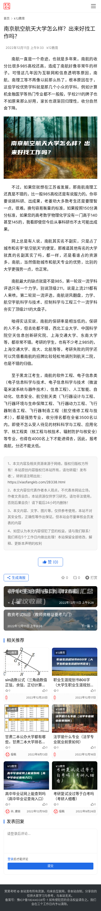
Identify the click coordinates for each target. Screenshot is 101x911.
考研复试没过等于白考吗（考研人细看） (73, 796)
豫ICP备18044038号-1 (32, 900)
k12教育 (52, 48)
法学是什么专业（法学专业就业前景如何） (73, 739)
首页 (7, 18)
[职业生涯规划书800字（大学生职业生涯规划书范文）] (74, 662)
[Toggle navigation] (93, 6)
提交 (50, 866)
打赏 (90, 577)
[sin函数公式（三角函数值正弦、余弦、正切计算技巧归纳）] (26, 662)
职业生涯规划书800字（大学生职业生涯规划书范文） (73, 683)
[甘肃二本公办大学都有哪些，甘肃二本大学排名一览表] (26, 718)
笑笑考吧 (10, 891)
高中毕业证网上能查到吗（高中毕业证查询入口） (25, 796)
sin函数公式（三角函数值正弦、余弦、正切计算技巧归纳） (26, 683)
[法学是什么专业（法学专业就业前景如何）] (74, 718)
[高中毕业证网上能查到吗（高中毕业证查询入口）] (26, 775)
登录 (10, 859)
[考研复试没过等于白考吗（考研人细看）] (74, 775)
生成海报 (18, 577)
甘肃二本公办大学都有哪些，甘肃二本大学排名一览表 (25, 739)
